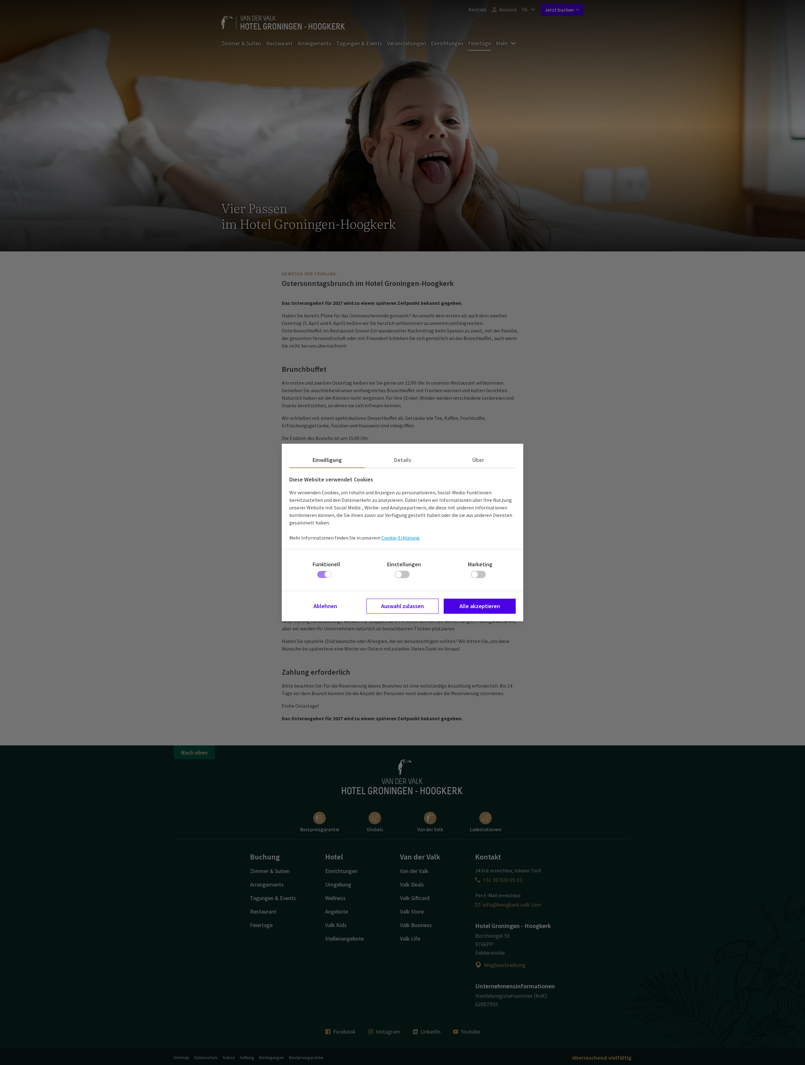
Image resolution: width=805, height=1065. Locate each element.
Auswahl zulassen (402, 606)
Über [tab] (478, 460)
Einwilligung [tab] (327, 460)
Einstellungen (404, 564)
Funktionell (326, 564)
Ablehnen (325, 606)
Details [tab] (402, 460)
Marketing (480, 564)
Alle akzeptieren (479, 606)
